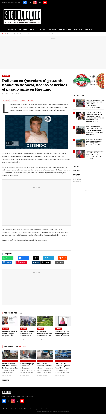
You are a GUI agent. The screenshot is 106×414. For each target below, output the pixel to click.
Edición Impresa (65, 30)
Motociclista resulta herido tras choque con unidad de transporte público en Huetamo (45, 368)
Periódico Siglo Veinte (46, 411)
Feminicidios (14, 100)
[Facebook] (25, 2)
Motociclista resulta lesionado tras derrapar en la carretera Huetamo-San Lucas (94, 154)
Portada (4, 34)
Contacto (89, 30)
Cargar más (5, 380)
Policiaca (6, 76)
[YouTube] (45, 2)
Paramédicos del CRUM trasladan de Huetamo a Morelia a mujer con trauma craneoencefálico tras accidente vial (10, 369)
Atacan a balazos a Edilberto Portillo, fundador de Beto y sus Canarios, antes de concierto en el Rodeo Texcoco (95, 117)
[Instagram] (35, 2)
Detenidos (6, 100)
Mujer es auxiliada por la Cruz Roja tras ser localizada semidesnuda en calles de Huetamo (95, 103)
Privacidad (44, 409)
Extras (32, 30)
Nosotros (78, 30)
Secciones (23, 30)
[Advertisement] (53, 53)
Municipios (12, 30)
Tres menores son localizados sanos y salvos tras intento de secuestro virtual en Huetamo (94, 130)
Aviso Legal (35, 409)
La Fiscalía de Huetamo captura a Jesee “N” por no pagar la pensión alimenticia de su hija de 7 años (62, 369)
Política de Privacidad (47, 30)
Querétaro (30, 100)
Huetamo (23, 100)
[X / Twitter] (30, 2)
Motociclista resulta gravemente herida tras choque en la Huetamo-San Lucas (94, 142)
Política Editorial (24, 409)
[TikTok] (40, 2)
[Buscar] (102, 30)
